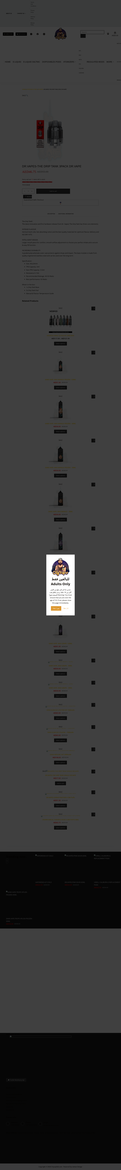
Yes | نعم (56, 608)
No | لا (66, 608)
